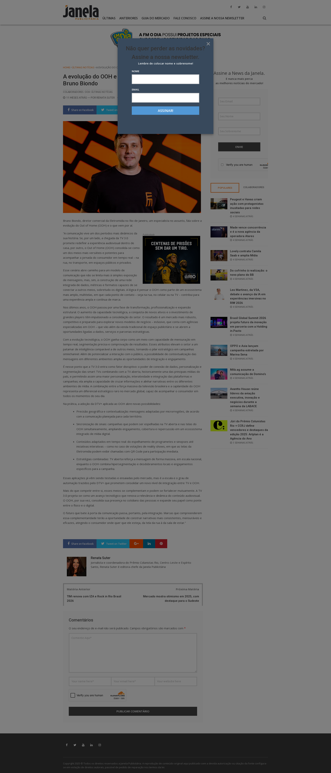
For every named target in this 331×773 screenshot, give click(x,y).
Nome (135, 71)
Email (135, 89)
